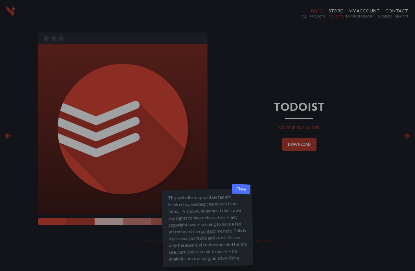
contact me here (216, 231)
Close (241, 189)
